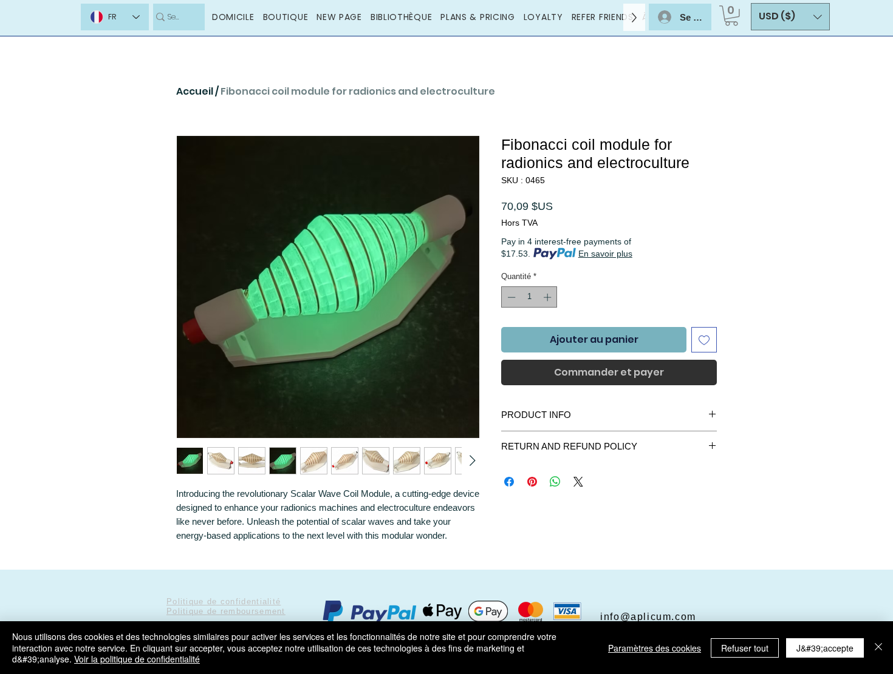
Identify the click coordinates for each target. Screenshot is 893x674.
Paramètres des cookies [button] (654, 648)
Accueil (194, 91)
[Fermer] (878, 647)
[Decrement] (510, 297)
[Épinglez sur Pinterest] (532, 481)
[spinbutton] (529, 297)
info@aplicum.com (648, 617)
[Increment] (548, 297)
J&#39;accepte (825, 648)
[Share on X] (578, 481)
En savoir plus (605, 253)
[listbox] (790, 16)
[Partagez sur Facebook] (509, 481)
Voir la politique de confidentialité (137, 659)
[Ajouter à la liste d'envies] (704, 339)
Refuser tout (744, 648)
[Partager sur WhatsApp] (555, 481)
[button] (731, 15)
